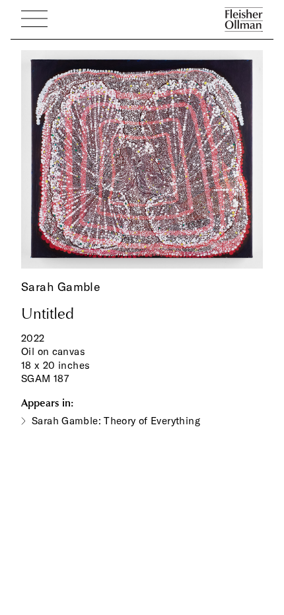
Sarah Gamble (60, 286)
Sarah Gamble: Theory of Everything (116, 420)
